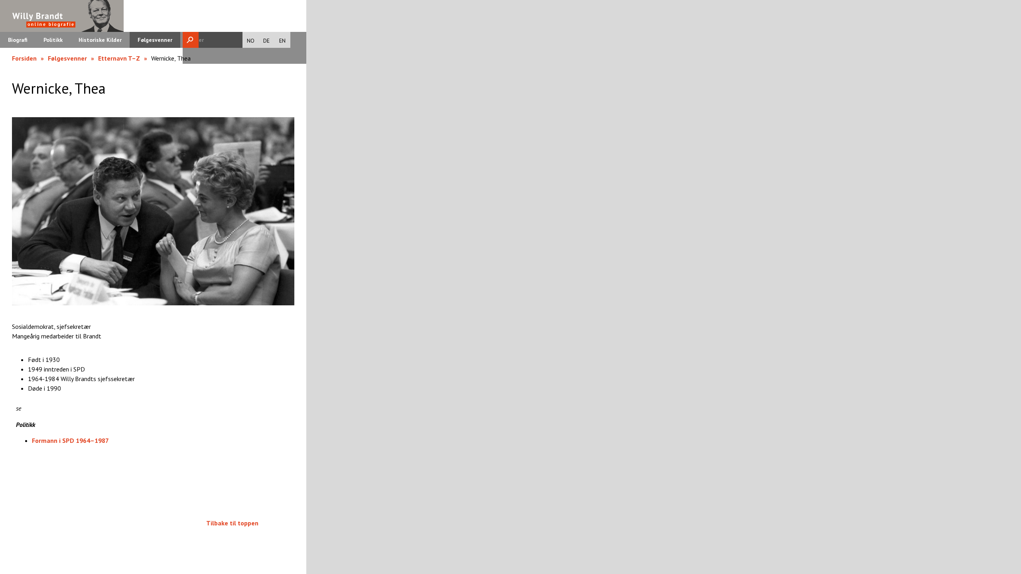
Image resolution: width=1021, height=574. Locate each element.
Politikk (53, 39)
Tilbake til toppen (232, 523)
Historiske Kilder (100, 39)
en (282, 40)
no (250, 40)
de (266, 40)
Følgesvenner (155, 39)
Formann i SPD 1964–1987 (70, 440)
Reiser (196, 39)
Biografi (18, 39)
